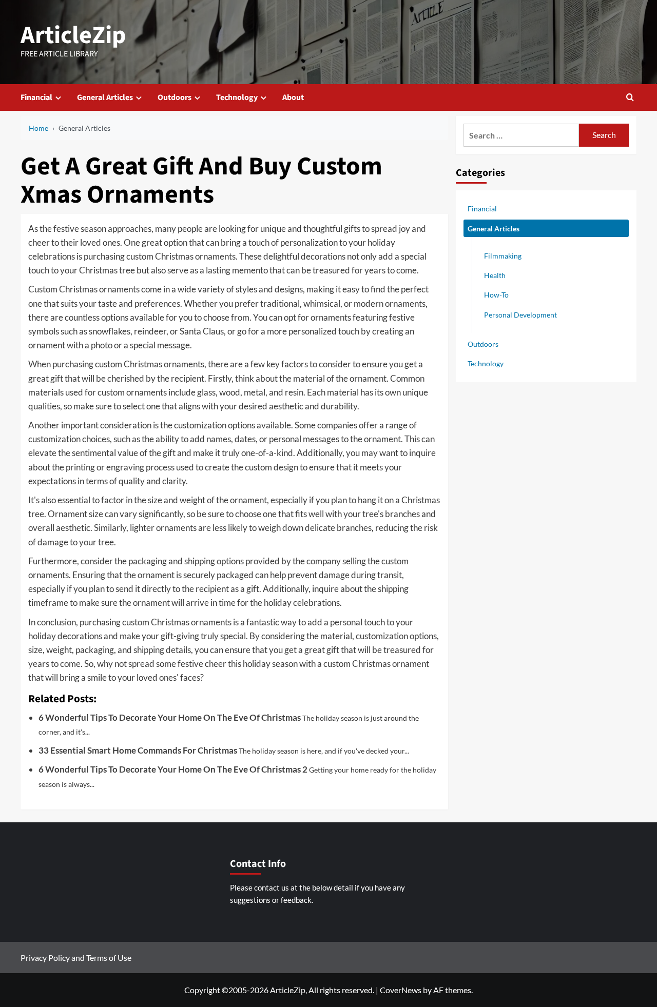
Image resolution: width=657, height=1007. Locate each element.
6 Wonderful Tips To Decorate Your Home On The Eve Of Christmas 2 (172, 769)
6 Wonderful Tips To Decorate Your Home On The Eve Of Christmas (169, 717)
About (293, 97)
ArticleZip (73, 35)
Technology (237, 97)
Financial (36, 97)
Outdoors (174, 97)
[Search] (630, 97)
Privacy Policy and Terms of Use (76, 957)
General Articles (105, 97)
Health (495, 275)
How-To (496, 294)
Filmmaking (502, 255)
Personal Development (520, 314)
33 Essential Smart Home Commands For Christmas (137, 750)
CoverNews (400, 990)
